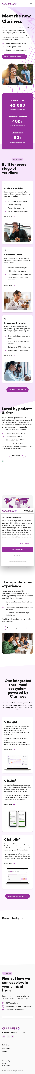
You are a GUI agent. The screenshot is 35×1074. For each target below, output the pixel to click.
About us (5, 1051)
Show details (24, 543)
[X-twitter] (8, 1036)
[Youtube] (12, 1036)
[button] (31, 3)
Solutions (5, 1045)
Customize (16, 555)
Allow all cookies (17, 549)
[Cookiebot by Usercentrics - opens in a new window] (25, 511)
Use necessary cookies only (17, 561)
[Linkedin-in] (3, 1036)
